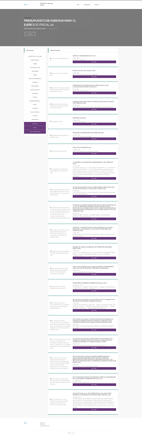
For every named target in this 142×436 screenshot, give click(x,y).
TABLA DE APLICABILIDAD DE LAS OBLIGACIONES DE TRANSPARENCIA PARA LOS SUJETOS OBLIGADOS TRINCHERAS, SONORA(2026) (93, 267)
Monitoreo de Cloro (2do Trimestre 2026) (84, 70)
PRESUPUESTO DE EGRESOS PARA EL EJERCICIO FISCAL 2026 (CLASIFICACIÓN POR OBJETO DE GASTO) (90, 86)
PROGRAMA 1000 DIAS (79, 118)
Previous (3, 27)
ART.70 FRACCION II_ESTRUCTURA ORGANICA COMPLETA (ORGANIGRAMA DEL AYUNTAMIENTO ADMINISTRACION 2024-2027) (94, 377)
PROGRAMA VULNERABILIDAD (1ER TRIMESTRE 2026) (88, 132)
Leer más (29, 34)
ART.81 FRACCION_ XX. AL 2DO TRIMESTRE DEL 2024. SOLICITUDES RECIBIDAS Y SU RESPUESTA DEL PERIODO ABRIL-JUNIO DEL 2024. (92, 394)
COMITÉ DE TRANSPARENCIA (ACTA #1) (84, 56)
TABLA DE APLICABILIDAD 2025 (82, 147)
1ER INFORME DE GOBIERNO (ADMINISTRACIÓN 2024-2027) (90, 283)
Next (139, 27)
